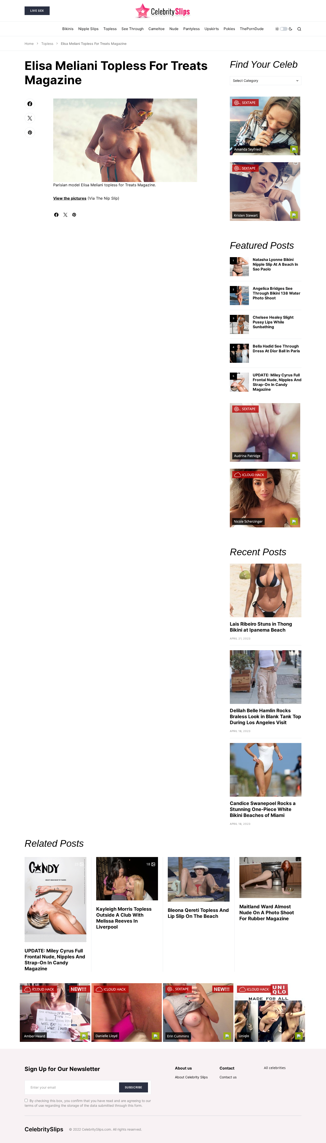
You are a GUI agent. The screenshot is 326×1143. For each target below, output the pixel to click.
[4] (239, 353)
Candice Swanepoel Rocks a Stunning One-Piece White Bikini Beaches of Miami (263, 809)
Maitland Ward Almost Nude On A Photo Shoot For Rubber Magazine (266, 912)
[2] (239, 295)
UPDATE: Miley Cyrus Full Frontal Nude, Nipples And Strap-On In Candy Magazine (277, 382)
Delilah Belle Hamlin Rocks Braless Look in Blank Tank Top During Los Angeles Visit (265, 716)
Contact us (228, 1077)
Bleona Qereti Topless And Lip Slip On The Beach (198, 913)
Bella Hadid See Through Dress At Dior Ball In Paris (276, 348)
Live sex (37, 10)
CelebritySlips (44, 1129)
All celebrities (275, 1067)
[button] (283, 29)
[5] (239, 382)
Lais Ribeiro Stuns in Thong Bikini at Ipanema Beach (261, 627)
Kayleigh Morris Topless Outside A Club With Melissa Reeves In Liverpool (124, 918)
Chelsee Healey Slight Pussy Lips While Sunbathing (273, 322)
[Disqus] (134, 276)
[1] (239, 266)
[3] (239, 324)
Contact (227, 1068)
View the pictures (69, 198)
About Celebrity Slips (191, 1077)
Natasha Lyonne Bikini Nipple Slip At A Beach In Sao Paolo (275, 264)
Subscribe (133, 1087)
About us (183, 1068)
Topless (47, 44)
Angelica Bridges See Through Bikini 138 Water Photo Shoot (276, 293)
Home (29, 44)
